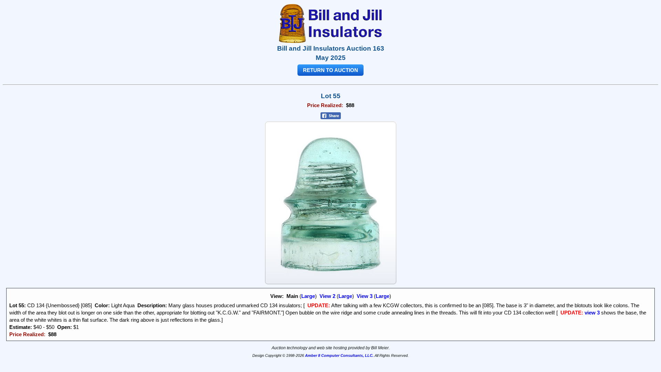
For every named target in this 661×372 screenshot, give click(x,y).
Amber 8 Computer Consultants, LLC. (339, 355)
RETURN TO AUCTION (330, 70)
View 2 (327, 296)
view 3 (592, 313)
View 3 (365, 296)
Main (292, 296)
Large (308, 296)
